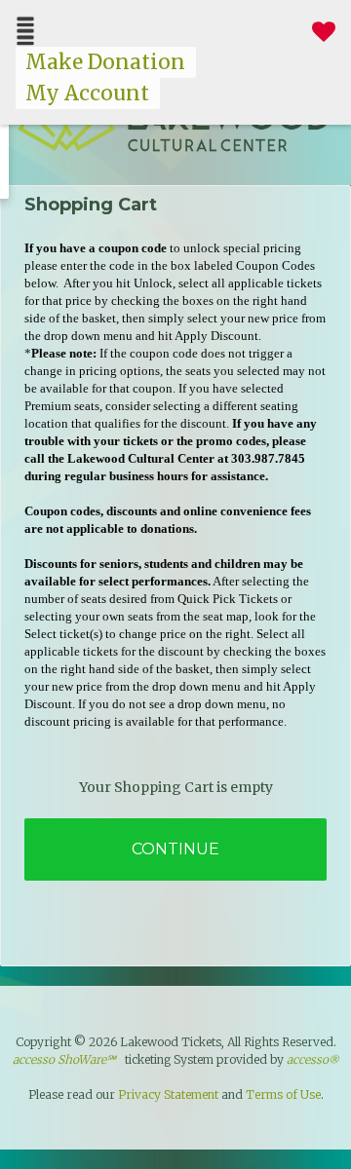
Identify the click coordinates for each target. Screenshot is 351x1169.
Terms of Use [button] (283, 1094)
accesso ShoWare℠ (64, 1059)
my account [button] (87, 93)
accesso (312, 1059)
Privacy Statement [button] (168, 1094)
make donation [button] (105, 62)
